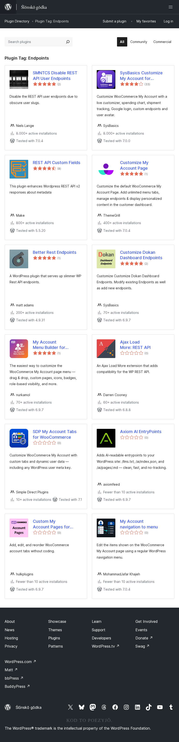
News (9, 629)
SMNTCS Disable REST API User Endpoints (55, 75)
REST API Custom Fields (56, 162)
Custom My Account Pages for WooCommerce (51, 524)
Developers (101, 638)
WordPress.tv (106, 646)
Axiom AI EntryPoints (141, 431)
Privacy (11, 646)
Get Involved (146, 621)
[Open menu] (171, 7)
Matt (11, 669)
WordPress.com (20, 661)
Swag (142, 646)
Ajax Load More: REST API (135, 345)
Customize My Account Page (134, 165)
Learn (96, 621)
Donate (144, 638)
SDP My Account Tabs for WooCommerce (55, 434)
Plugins (54, 638)
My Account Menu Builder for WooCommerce (49, 345)
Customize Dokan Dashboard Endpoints (141, 255)
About (10, 621)
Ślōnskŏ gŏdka (28, 707)
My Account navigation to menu (139, 524)
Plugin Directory (17, 21)
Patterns (55, 646)
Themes (55, 629)
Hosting (11, 638)
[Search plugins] (67, 42)
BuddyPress (17, 686)
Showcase (57, 621)
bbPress (14, 678)
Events (141, 629)
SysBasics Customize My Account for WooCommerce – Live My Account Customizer (144, 75)
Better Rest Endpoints (54, 252)
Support (98, 629)
